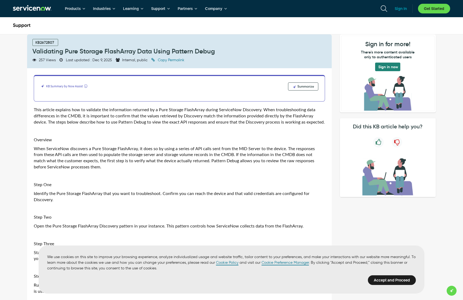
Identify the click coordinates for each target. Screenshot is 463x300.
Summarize (305, 86)
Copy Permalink (170, 60)
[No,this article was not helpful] (396, 142)
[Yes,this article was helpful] (378, 142)
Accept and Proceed (392, 280)
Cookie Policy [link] (227, 262)
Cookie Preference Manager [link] (285, 262)
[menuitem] (75, 8)
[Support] (22, 25)
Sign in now (388, 66)
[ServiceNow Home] (32, 8)
